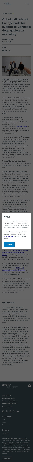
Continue (9, 244)
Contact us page (8, 236)
